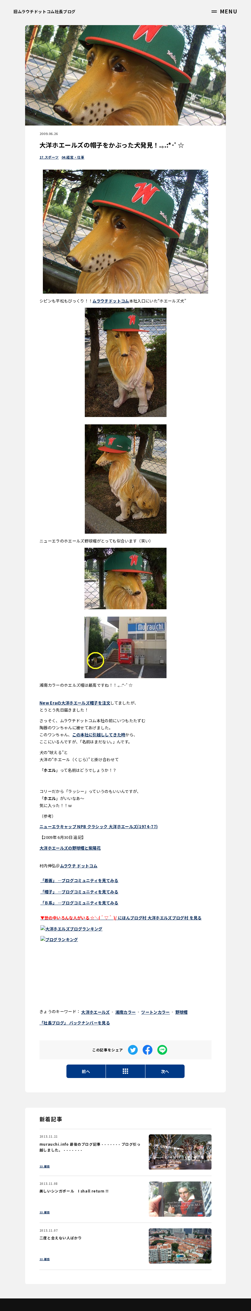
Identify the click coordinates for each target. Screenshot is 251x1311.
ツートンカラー (155, 1012)
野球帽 (181, 1012)
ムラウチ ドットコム (79, 866)
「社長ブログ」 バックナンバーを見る (74, 1023)
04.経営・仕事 (73, 157)
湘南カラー (125, 1012)
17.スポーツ (49, 157)
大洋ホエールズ (95, 1012)
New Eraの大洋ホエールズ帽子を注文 (74, 703)
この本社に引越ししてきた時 (99, 735)
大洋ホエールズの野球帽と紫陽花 (70, 848)
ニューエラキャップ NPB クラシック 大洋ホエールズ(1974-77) (98, 826)
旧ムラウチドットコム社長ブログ (44, 11)
